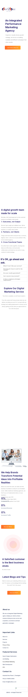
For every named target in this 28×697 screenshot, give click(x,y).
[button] (14, 265)
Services (5, 639)
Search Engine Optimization (10, 656)
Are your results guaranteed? (11, 273)
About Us (5, 636)
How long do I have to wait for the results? (12, 269)
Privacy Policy (6, 645)
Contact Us (5, 647)
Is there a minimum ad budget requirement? (11, 279)
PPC (4, 667)
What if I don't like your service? (12, 266)
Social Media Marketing (9, 661)
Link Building (6, 659)
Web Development (7, 664)
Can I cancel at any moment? (11, 276)
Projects (5, 642)
